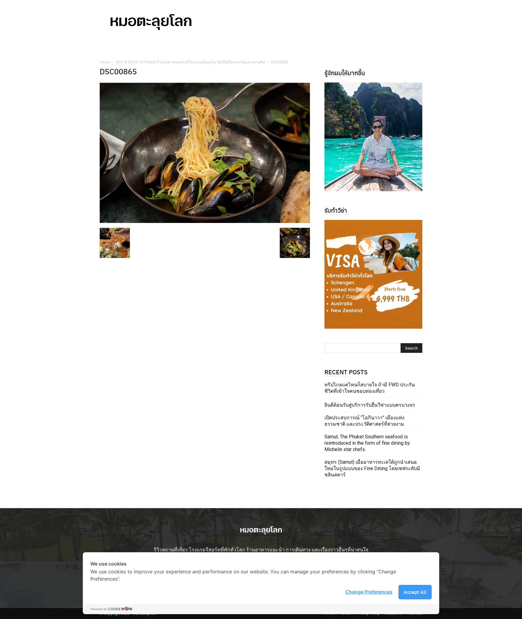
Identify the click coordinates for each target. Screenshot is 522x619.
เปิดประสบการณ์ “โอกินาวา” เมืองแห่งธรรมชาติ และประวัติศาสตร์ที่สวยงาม (364, 421)
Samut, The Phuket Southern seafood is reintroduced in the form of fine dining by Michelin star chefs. (367, 443)
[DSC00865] (205, 221)
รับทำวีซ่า (335, 210)
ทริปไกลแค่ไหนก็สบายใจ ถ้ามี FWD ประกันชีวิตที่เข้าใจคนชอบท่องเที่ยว (369, 388)
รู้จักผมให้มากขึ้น (344, 72)
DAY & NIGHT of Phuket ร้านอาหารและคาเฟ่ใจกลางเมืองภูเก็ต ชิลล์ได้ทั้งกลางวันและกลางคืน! (190, 62)
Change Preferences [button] (368, 592)
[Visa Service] (373, 274)
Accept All (415, 591)
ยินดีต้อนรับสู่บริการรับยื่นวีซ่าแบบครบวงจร (369, 405)
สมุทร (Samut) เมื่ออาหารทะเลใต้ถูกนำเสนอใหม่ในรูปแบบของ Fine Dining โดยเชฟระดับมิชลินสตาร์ (372, 468)
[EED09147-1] (373, 136)
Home (105, 62)
